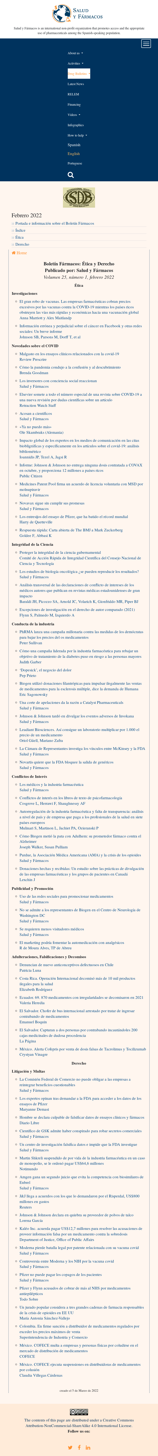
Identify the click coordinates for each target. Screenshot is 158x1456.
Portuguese (75, 163)
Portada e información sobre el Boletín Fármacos (54, 223)
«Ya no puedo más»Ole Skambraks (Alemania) (41, 429)
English (74, 153)
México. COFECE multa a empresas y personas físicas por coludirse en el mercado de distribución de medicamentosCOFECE (79, 1351)
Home (21, 253)
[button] (71, 174)
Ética (19, 237)
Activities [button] (74, 63)
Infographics (76, 125)
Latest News (76, 84)
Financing (74, 104)
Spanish (74, 144)
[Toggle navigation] (146, 43)
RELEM (73, 94)
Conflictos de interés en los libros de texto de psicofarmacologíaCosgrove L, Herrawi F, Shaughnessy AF (71, 800)
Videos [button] (73, 114)
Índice (20, 230)
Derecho (22, 244)
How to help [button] (76, 135)
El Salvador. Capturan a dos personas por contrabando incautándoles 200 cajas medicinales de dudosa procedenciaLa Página (78, 1035)
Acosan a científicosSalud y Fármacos (36, 416)
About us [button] (74, 53)
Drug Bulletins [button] (78, 73)
